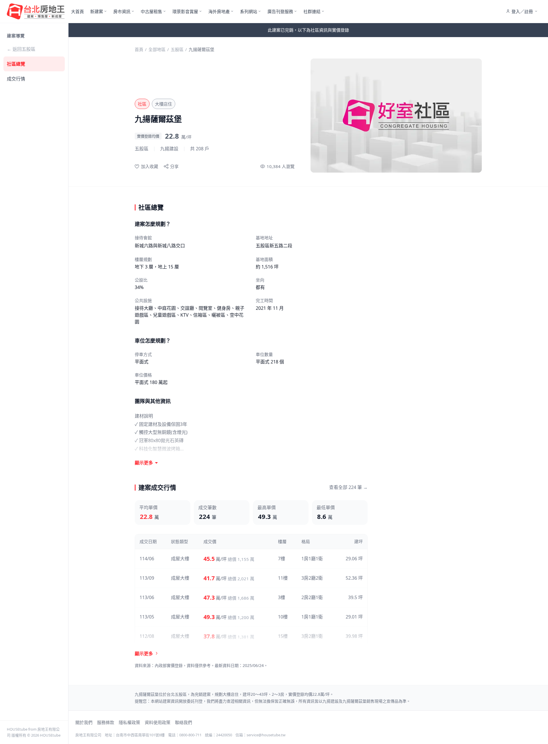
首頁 (139, 49)
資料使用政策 (157, 722)
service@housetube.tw (266, 734)
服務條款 (105, 722)
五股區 (177, 49)
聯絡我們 (183, 722)
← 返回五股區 (21, 49)
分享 (174, 166)
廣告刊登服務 (280, 11)
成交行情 (16, 79)
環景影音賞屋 (185, 11)
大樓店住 (163, 104)
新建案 (96, 11)
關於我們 (83, 722)
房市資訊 (121, 11)
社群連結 (312, 11)
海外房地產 (219, 11)
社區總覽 (16, 64)
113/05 (147, 617)
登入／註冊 (522, 11)
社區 (142, 104)
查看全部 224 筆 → (348, 487)
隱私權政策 (129, 722)
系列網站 (248, 11)
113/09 (147, 578)
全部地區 (157, 49)
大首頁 (77, 11)
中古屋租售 (151, 11)
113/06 (147, 597)
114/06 (147, 558)
